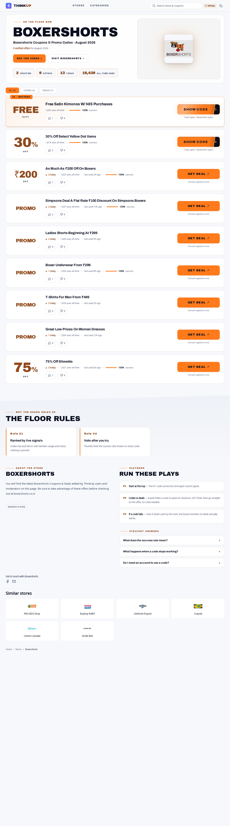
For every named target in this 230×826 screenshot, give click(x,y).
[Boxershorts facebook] (7, 581)
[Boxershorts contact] (14, 581)
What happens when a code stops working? (171, 551)
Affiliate (211, 5)
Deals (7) (48, 90)
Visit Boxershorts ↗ (68, 58)
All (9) (12, 90)
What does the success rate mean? (171, 540)
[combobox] (176, 6)
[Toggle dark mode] (221, 6)
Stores (78, 5)
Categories (99, 5)
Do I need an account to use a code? (171, 562)
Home (9, 649)
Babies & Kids (16, 507)
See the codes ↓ (29, 58)
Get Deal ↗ (198, 173)
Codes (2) (29, 90)
